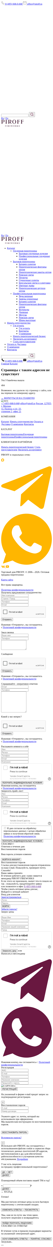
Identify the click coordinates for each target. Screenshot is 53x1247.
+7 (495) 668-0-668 (10, 403)
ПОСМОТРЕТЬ (31, 1210)
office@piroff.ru (34, 4)
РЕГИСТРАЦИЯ (9, 1089)
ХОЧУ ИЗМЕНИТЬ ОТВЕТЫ (15, 1239)
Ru (2, 118)
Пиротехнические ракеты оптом (35, 272)
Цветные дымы (26, 285)
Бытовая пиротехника (24, 261)
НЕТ (10, 1172)
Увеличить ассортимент (25, 339)
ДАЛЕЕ (5, 1175)
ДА (3, 1172)
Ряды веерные (26, 296)
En (7, 118)
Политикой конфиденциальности (19, 627)
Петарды (23, 277)
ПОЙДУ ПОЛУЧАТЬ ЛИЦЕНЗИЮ (17, 1223)
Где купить (18, 325)
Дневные (23, 312)
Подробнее (22, 1159)
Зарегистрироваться (11, 897)
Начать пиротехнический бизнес (29, 336)
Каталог (11, 248)
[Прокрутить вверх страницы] (2, 1245)
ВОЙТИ (5, 906)
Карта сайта (7, 579)
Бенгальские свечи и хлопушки (34, 283)
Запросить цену (9, 951)
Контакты (24, 331)
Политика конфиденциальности (17, 590)
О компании (25, 333)
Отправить (7, 733)
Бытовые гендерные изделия (33, 253)
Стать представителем (24, 341)
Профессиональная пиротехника (29, 293)
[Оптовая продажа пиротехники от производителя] (12, 243)
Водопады (24, 309)
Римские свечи (26, 275)
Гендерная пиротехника (25, 251)
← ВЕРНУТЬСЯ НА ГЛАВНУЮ (18, 398)
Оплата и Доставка (16, 344)
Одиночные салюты (29, 280)
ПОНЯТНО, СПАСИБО (41, 1239)
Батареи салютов (27, 264)
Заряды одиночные (28, 299)
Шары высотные (27, 320)
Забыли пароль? (9, 909)
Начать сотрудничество (18, 323)
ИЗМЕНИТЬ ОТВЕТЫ (12, 1210)
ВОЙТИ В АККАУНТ (11, 859)
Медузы (23, 315)
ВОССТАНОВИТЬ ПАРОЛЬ (14, 1132)
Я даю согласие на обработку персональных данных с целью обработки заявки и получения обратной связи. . (25, 832)
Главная (5, 363)
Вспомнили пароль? (11, 1137)
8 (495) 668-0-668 (14, 4)
